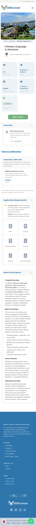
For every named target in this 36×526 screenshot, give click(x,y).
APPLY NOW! (18, 117)
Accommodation (10, 451)
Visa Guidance (10, 454)
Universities (9, 446)
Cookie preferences (28, 523)
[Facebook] (11, 510)
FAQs (7, 466)
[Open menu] (32, 7)
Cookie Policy (9, 479)
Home (5, 41)
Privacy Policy (9, 484)
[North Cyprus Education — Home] (11, 7)
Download (17, 141)
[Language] (4, 521)
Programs (12, 41)
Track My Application (28, 1)
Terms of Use (9, 481)
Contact (8, 469)
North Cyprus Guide (11, 456)
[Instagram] (16, 510)
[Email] (24, 510)
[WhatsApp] (20, 510)
